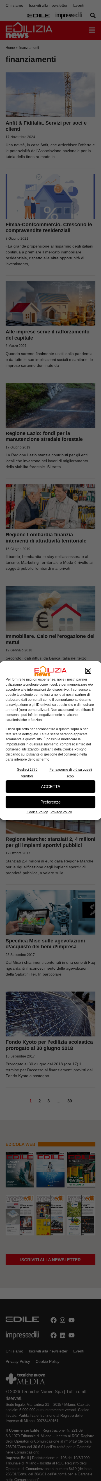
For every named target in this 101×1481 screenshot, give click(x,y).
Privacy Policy (61, 812)
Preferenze (50, 802)
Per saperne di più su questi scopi (70, 773)
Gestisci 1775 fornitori (27, 773)
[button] (88, 671)
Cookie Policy (37, 812)
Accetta (50, 786)
